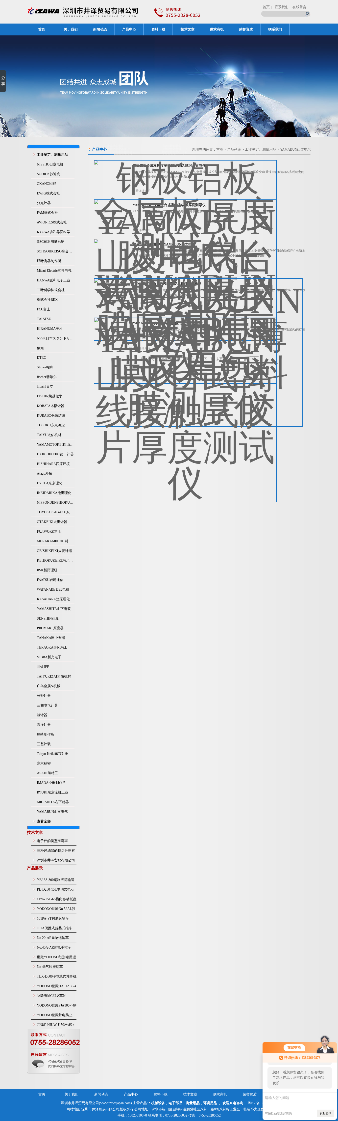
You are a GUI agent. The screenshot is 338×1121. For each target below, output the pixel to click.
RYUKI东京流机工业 (52, 792)
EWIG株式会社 (48, 193)
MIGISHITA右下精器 (53, 802)
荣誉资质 (246, 29)
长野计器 (44, 696)
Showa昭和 (45, 367)
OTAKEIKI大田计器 (52, 522)
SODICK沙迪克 (48, 174)
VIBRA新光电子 (49, 657)
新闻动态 (100, 29)
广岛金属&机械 (48, 686)
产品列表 (234, 149)
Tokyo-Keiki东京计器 (53, 754)
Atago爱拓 (44, 473)
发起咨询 (326, 1113)
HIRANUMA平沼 (50, 328)
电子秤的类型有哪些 (52, 841)
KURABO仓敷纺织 (51, 415)
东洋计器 (44, 725)
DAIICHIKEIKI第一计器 (55, 454)
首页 (266, 7)
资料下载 (158, 29)
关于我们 (71, 29)
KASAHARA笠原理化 (53, 599)
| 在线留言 (298, 7)
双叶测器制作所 (49, 261)
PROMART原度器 (50, 628)
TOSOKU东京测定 (51, 425)
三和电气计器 (47, 705)
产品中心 (129, 29)
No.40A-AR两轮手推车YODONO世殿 (54, 949)
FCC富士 (43, 309)
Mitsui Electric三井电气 (54, 271)
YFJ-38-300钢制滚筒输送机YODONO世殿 (55, 881)
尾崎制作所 (45, 734)
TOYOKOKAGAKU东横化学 (55, 512)
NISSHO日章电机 (50, 164)
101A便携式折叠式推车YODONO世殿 (54, 929)
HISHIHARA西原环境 (53, 464)
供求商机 (217, 29)
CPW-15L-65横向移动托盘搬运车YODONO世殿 (56, 900)
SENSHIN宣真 (48, 618)
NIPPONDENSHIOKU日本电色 (55, 502)
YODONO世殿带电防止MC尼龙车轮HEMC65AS (55, 1016)
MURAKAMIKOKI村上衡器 (55, 541)
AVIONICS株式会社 (52, 222)
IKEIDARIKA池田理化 (54, 493)
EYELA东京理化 (49, 483)
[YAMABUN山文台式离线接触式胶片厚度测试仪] (185, 406)
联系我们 (275, 29)
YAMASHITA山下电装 (54, 609)
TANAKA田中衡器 (51, 638)
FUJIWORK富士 (49, 531)
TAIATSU (44, 319)
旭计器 (42, 715)
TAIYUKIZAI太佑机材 (54, 676)
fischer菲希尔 (47, 377)
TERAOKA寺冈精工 (52, 647)
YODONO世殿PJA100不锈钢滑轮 (56, 1007)
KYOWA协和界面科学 (53, 232)
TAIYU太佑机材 (49, 435)
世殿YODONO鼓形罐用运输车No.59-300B (56, 958)
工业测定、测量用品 (260, 149)
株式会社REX (47, 299)
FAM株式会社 (47, 213)
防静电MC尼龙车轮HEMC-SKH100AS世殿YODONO (54, 997)
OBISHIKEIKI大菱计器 (54, 551)
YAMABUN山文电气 (52, 812)
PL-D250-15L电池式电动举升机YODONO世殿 (55, 891)
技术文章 (187, 29)
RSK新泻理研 (47, 570)
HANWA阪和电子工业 (53, 280)
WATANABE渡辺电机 (53, 589)
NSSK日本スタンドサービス (55, 338)
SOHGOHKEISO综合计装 (55, 251)
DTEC (41, 357)
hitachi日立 (45, 386)
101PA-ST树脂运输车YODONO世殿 (53, 920)
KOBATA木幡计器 (50, 406)
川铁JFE (43, 667)
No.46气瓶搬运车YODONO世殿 (50, 968)
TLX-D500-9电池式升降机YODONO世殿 (56, 978)
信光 (40, 348)
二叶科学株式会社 (51, 290)
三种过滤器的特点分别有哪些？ (56, 852)
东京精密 (44, 763)
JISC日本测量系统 (50, 242)
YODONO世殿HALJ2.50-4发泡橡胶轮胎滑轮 (56, 987)
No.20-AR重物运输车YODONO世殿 (53, 939)
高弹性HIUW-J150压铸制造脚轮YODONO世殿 (55, 1026)
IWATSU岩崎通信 (50, 580)
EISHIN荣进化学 (49, 396)
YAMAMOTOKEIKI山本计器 (55, 444)
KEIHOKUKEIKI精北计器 (55, 560)
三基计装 (44, 744)
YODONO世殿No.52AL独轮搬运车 (56, 910)
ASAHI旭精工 (47, 773)
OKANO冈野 (46, 184)
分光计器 (44, 203)
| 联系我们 (280, 7)
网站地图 (73, 1109)
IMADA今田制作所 (51, 783)
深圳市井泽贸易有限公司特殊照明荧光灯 (56, 861)
